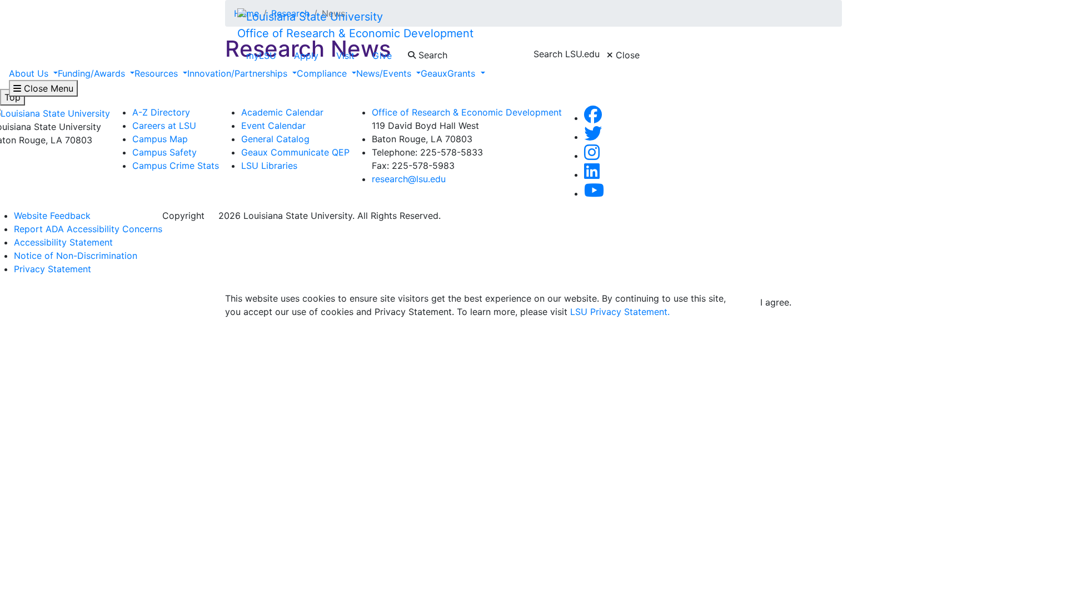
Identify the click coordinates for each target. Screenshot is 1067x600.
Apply (306, 55)
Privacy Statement (52, 268)
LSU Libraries (269, 165)
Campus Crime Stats (175, 165)
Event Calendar (273, 125)
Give (382, 55)
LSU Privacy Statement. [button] (620, 311)
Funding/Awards (93, 73)
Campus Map (160, 138)
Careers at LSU (164, 125)
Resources (157, 73)
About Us (30, 73)
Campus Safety (164, 152)
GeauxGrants (449, 73)
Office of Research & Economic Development (355, 33)
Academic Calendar (282, 112)
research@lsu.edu (409, 178)
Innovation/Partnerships (238, 73)
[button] (593, 117)
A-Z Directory (161, 112)
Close (626, 55)
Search (431, 55)
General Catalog (275, 138)
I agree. (775, 302)
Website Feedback (52, 215)
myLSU (261, 55)
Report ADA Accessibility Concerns (88, 228)
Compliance (323, 73)
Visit (345, 55)
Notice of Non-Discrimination (75, 255)
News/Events (385, 73)
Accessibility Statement (63, 242)
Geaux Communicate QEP (295, 152)
